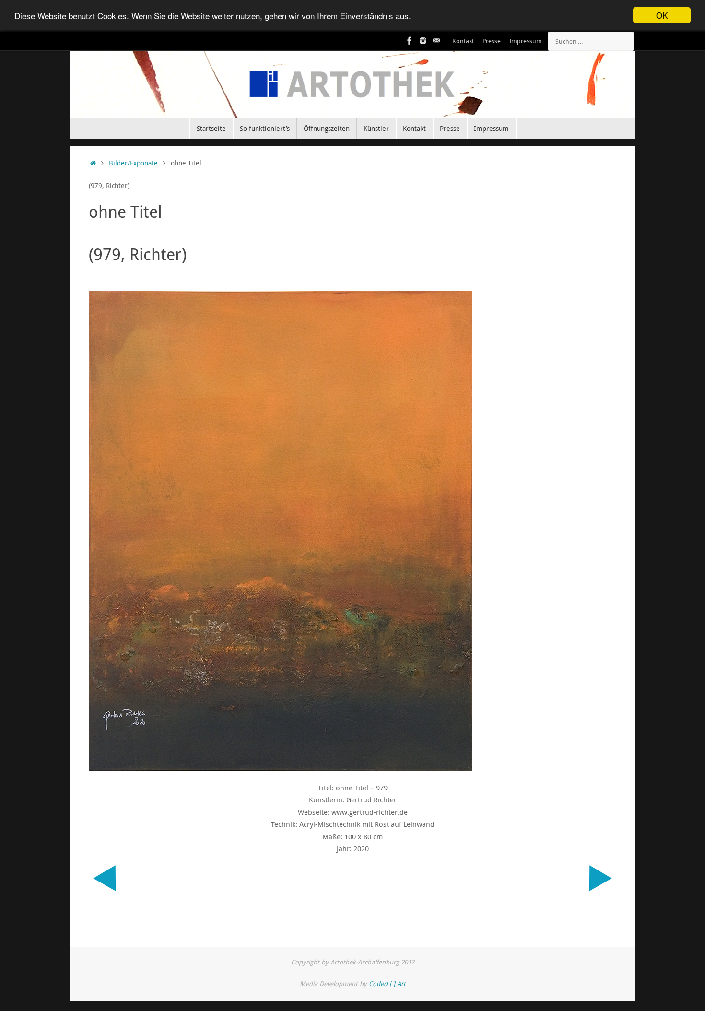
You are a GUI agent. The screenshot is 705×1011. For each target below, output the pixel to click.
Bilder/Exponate (133, 163)
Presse (491, 41)
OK (662, 15)
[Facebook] (409, 40)
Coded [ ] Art (387, 983)
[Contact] (436, 40)
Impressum (525, 41)
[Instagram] (423, 40)
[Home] (93, 163)
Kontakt (463, 41)
